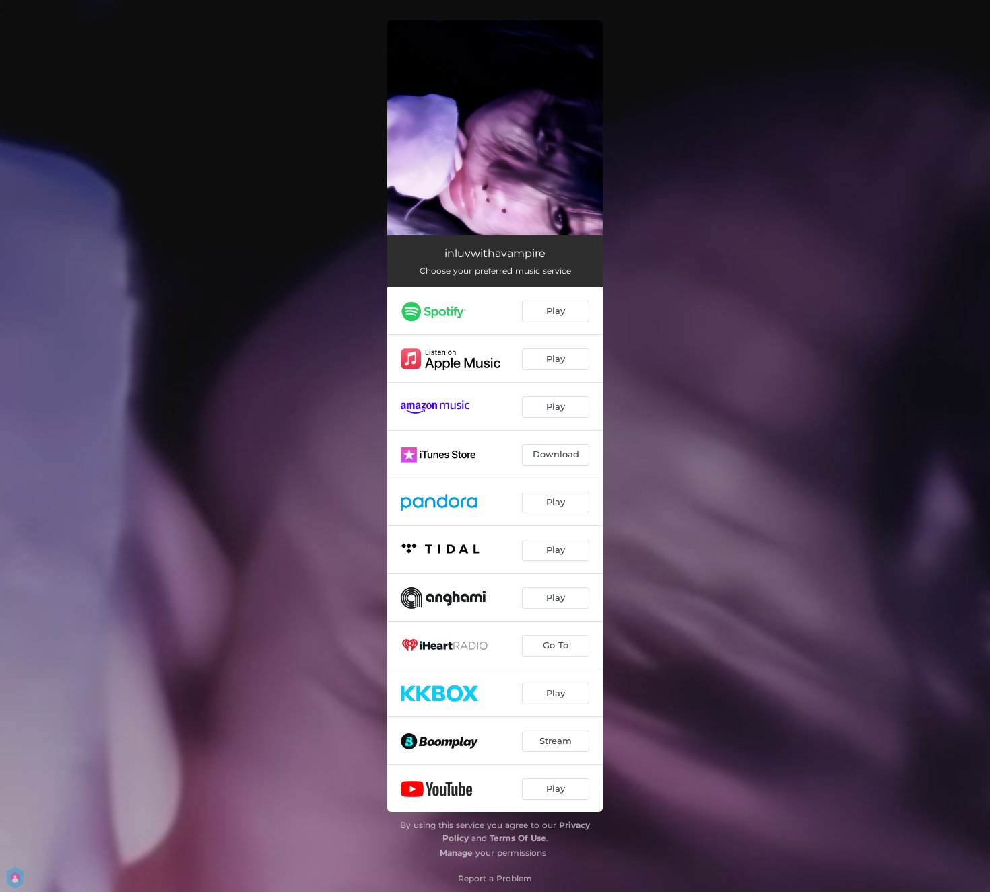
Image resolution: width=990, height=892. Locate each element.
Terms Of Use (518, 838)
